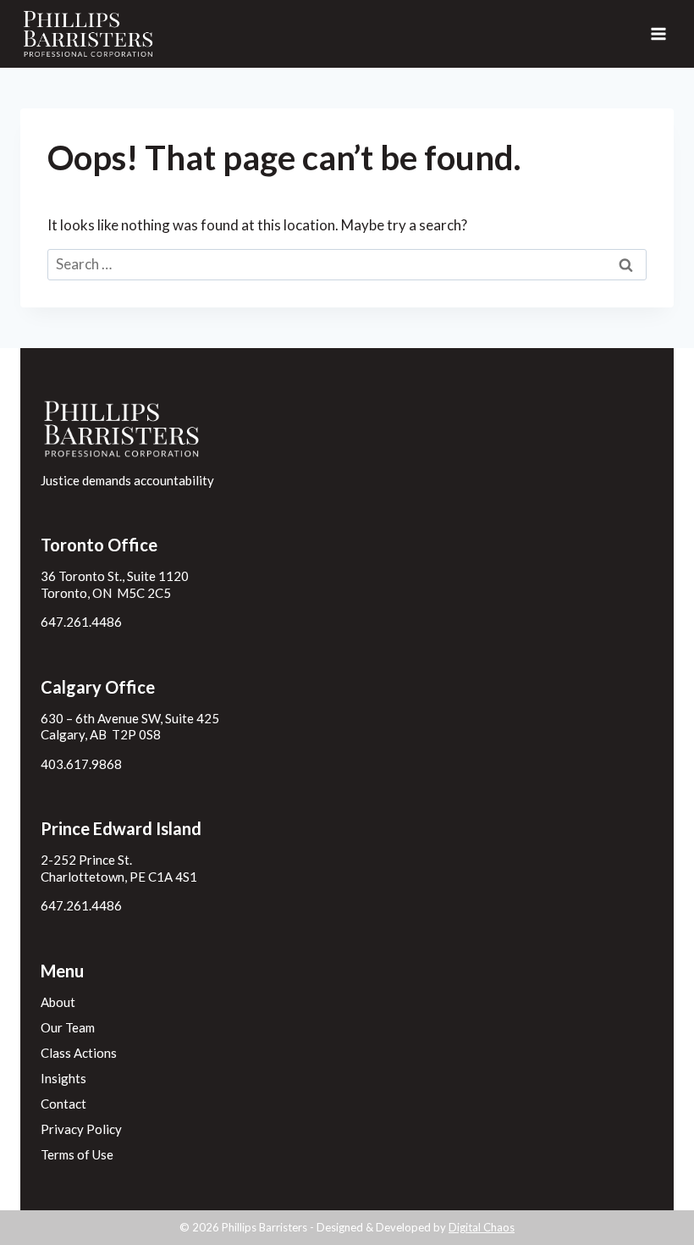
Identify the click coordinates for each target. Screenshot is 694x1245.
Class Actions (79, 1052)
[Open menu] (658, 33)
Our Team (68, 1027)
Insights (63, 1078)
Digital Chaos (482, 1227)
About (58, 1002)
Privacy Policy (81, 1129)
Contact (63, 1103)
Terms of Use (77, 1154)
